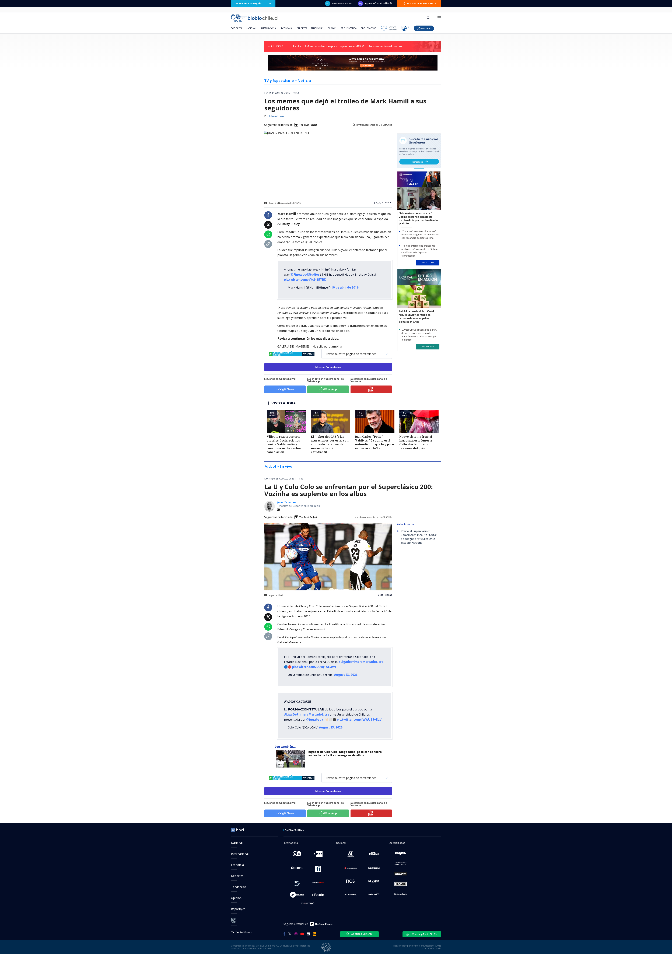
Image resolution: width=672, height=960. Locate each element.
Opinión (332, 28)
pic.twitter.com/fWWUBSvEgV (359, 719)
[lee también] (291, 759)
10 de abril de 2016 (345, 287)
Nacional (251, 28)
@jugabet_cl (315, 719)
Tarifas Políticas (240, 932)
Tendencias (317, 28)
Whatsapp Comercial (362, 933)
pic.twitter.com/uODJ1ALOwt (314, 667)
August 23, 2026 (346, 675)
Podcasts (236, 28)
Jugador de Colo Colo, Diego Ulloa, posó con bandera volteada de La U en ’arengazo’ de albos (345, 753)
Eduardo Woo (277, 116)
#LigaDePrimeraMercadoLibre (306, 714)
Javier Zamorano (287, 502)
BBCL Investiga (349, 28)
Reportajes (238, 909)
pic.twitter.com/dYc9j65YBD (305, 280)
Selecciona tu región (248, 3)
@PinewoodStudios (304, 274)
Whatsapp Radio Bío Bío (424, 934)
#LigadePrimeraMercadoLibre (360, 662)
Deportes (302, 28)
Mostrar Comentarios (328, 367)
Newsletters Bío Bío (342, 3)
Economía (286, 28)
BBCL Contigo (368, 28)
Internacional (269, 28)
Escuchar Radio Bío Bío (420, 3)
